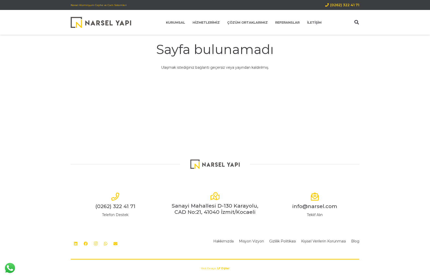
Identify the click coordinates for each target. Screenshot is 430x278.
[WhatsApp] (105, 244)
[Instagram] (96, 244)
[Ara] (357, 22)
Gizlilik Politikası (282, 241)
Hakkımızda (223, 241)
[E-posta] (115, 244)
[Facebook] (86, 244)
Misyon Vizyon (251, 241)
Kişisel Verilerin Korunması (323, 241)
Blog (355, 241)
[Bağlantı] (101, 22)
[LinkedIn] (76, 244)
